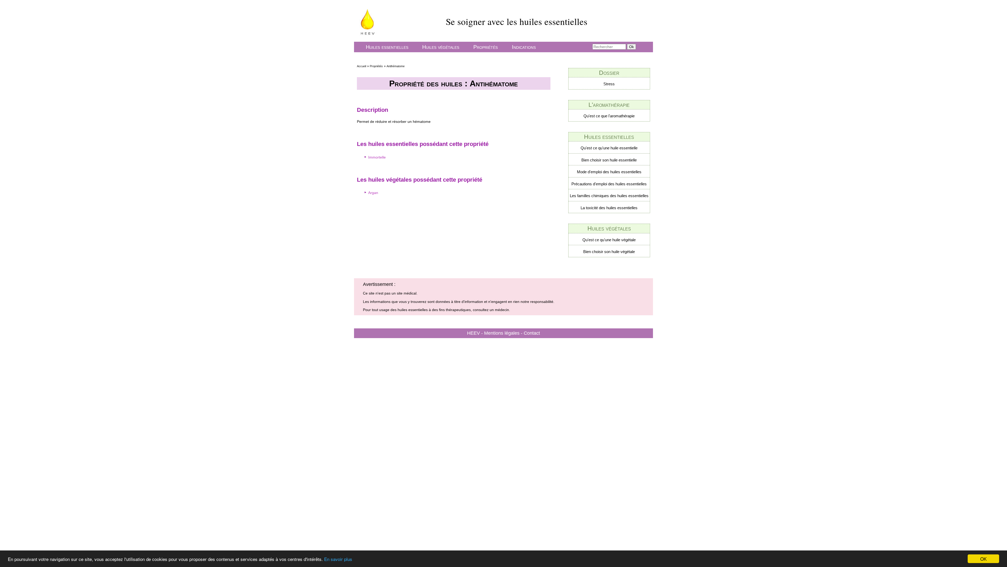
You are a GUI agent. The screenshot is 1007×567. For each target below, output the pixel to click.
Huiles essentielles (387, 47)
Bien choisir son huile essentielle (609, 160)
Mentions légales (501, 333)
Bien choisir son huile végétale (609, 251)
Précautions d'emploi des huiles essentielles (609, 184)
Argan (373, 193)
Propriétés (485, 47)
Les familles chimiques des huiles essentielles (609, 195)
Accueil (361, 66)
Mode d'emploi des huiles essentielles (609, 172)
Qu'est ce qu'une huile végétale (609, 240)
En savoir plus (338, 559)
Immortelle (377, 157)
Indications (524, 47)
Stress (609, 84)
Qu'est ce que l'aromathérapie (609, 116)
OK (983, 558)
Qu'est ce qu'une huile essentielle (609, 148)
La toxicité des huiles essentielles (609, 208)
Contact (532, 333)
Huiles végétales (440, 47)
